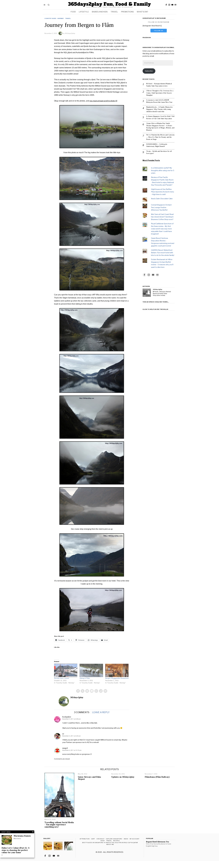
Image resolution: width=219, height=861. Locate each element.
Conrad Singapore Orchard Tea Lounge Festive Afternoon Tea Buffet (161, 207)
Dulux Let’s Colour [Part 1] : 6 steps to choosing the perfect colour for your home (15, 850)
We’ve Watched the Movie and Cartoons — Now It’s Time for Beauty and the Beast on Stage (160, 137)
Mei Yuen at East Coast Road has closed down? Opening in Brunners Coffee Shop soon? (162, 216)
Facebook (147, 37)
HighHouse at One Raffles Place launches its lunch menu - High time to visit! (162, 191)
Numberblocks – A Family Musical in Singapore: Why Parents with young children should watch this (159, 109)
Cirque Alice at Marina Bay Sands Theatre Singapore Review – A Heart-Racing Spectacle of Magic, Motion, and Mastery (160, 126)
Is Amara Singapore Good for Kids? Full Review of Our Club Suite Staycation (160, 117)
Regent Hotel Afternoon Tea (157, 842)
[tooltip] (166, 4)
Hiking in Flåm (85, 678)
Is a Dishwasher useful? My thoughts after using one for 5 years (162, 170)
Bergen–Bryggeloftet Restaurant (117, 678)
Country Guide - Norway (54, 18)
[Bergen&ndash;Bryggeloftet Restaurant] (117, 670)
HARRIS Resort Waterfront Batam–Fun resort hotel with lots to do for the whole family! (162, 252)
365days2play (70, 33)
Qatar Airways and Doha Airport (89, 778)
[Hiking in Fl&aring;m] (91, 670)
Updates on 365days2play (122, 777)
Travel (68, 18)
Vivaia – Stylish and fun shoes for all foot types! (159, 152)
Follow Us (158, 30)
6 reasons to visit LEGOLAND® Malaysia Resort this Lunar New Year (159, 101)
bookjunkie (66, 717)
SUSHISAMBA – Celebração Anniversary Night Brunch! (156, 145)
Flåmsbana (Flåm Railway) (157, 777)
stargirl (65, 748)
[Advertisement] (159, 346)
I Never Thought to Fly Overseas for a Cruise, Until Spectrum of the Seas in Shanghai (159, 93)
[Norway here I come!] (65, 670)
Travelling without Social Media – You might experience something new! (59, 824)
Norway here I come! (61, 678)
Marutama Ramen (22, 836)
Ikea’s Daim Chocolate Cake (162, 199)
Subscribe (149, 71)
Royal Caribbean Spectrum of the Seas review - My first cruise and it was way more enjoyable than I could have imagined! (162, 229)
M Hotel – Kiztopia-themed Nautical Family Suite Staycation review (159, 85)
